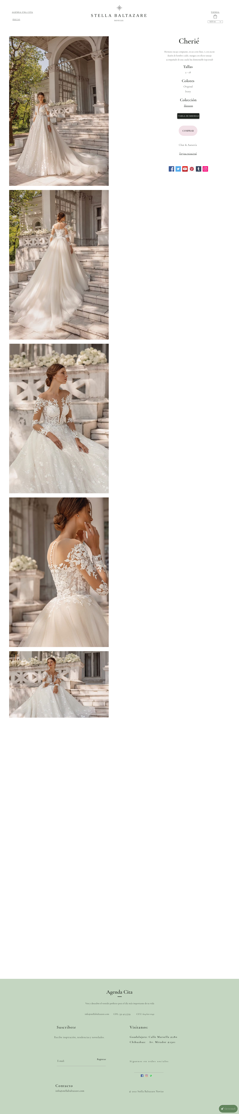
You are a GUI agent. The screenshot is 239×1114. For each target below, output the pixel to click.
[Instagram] (205, 169)
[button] (215, 17)
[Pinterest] (191, 169)
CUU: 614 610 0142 (145, 1014)
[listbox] (215, 21)
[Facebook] (171, 169)
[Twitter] (178, 169)
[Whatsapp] (151, 1075)
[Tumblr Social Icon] (198, 169)
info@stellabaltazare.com (97, 1014)
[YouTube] (185, 169)
